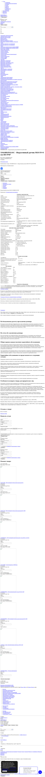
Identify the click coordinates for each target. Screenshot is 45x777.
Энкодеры (2, 59)
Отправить (3, 447)
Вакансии (7, 9)
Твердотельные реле (4, 102)
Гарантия (7, 6)
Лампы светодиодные (4, 123)
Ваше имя (2, 439)
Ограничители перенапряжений (6, 89)
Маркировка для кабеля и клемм (6, 62)
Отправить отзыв (4, 436)
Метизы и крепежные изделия (6, 40)
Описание (5, 183)
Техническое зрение (4, 127)
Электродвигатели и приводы (6, 140)
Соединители (3, 75)
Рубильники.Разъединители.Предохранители (9, 100)
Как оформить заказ (7, 712)
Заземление (2, 73)
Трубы (1, 42)
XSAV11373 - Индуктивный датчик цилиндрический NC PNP (12, 510)
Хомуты (2, 67)
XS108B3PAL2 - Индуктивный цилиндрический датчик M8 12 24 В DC (14, 537)
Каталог (4, 689)
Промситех (2, 143)
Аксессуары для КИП (4, 49)
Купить (2, 176)
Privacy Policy (23, 687)
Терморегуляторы (4, 103)
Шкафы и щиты (3, 133)
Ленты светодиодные (4, 124)
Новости (7, 7)
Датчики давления (4, 51)
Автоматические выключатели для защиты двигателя (11, 79)
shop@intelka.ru (3, 719)
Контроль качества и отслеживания (7, 43)
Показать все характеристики (6, 287)
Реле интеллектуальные (5, 96)
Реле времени (3, 95)
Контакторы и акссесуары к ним (6, 88)
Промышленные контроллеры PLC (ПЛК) (8, 93)
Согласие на (11, 446)
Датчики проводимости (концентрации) (8, 54)
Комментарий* (3, 429)
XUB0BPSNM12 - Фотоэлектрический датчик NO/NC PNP (12, 591)
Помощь (4, 710)
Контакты (5, 11)
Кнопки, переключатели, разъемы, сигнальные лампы (11, 86)
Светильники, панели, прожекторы (7, 125)
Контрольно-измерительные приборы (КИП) (9, 46)
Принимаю (5, 771)
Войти (1, 23)
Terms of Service (31, 687)
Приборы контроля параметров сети (7, 92)
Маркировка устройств (5, 64)
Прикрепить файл (4, 426)
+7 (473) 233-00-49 (4, 735)
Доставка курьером (4, 288)
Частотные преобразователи (6, 106)
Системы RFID (3, 58)
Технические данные (7, 184)
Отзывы (5, 188)
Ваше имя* (2, 760)
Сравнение (8, 21)
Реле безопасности (4, 94)
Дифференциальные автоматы (6, 83)
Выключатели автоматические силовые (8, 82)
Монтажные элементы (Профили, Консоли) (9, 41)
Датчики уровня (3, 57)
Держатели (2, 72)
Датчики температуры (4, 56)
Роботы (2, 118)
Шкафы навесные (4, 138)
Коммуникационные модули (6, 87)
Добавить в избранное (5, 178)
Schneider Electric (3, 111)
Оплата (6, 5)
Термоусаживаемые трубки (5, 66)
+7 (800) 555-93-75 (22, 734)
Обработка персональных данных (7, 686)
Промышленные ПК (4, 114)
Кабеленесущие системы (5, 36)
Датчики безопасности (5, 50)
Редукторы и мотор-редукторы (6, 35)
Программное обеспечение (5, 108)
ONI (1, 142)
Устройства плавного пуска (5, 105)
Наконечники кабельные (5, 65)
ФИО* (1, 419)
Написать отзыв (3, 413)
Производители (6, 10)
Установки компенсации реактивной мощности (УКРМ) (11, 104)
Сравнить (2, 179)
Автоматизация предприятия (11, 3)
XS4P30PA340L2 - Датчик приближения (8, 670)
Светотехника (3, 121)
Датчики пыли (3, 55)
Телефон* (2, 421)
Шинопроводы (3, 107)
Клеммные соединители (5, 85)
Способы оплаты (6, 713)
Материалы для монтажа (5, 60)
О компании (7, 2)
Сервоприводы (3, 101)
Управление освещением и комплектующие (9, 126)
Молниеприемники (4, 74)
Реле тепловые (3, 99)
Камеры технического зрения (6, 130)
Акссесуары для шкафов (5, 136)
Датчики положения (4, 52)
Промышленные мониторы (5, 116)
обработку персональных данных (13, 446)
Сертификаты (8, 8)
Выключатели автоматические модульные (8, 81)
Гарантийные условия (7, 714)
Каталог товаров (4, 24)
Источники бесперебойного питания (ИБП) (9, 84)
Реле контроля (3, 97)
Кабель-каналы (3, 38)
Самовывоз (2, 310)
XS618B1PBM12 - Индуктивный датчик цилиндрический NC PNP (13, 618)
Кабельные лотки (3, 39)
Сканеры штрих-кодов (4, 132)
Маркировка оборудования (5, 63)
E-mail (1, 424)
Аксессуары (2, 71)
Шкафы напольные (4, 139)
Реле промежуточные (4, 98)
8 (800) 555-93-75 (3, 15)
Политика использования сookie (6, 685)
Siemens (2, 113)
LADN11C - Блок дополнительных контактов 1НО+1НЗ (11, 644)
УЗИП (1, 76)
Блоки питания (3, 80)
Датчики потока (3, 53)
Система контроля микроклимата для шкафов (9, 137)
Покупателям (5, 705)
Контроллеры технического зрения (7, 131)
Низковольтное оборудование (6, 77)
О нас (4, 1)
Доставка (7, 4)
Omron (1, 45)
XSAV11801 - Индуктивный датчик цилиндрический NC (11, 482)
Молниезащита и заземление (6, 68)
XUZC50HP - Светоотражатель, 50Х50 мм (8, 564)
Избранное (3, 21)
